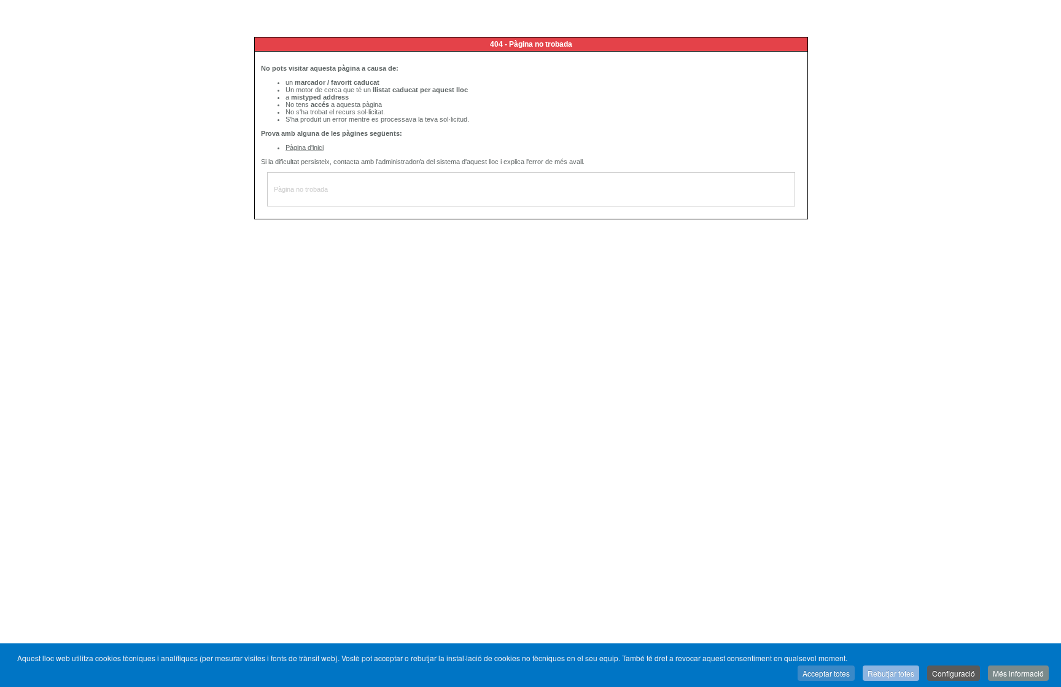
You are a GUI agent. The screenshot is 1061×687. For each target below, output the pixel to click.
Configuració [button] (953, 673)
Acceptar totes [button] (826, 673)
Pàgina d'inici (305, 147)
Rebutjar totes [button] (891, 673)
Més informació (1018, 673)
